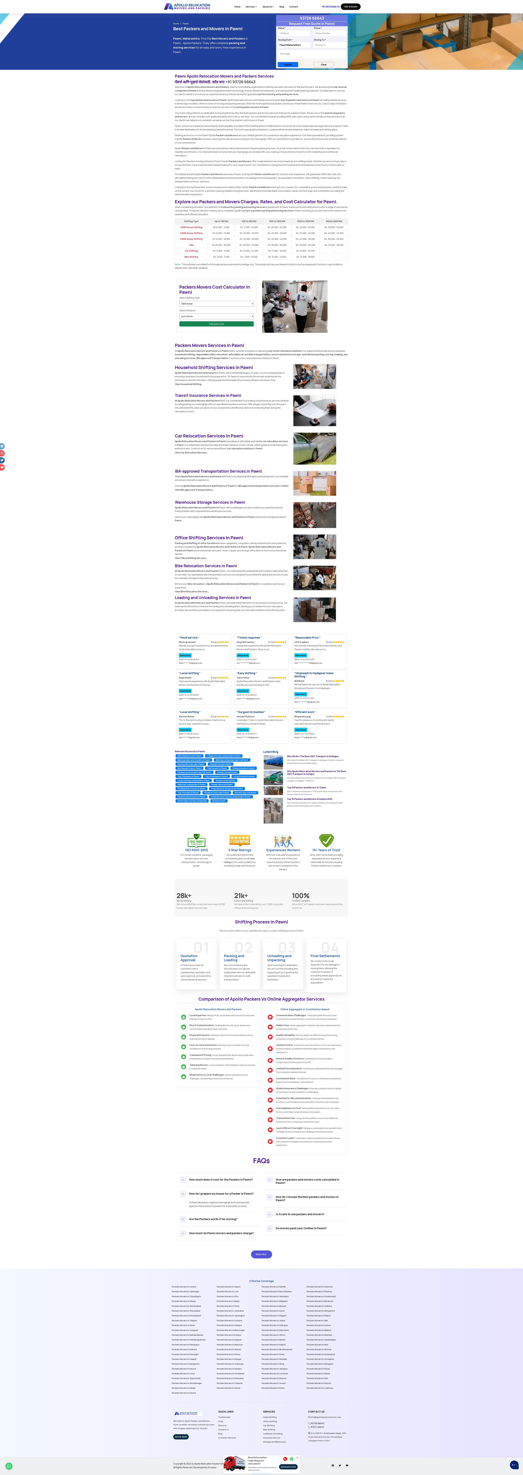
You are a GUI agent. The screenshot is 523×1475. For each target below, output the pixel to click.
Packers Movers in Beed (228, 1301)
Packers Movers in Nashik (274, 1286)
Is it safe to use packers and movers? (300, 1214)
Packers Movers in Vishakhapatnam (189, 1339)
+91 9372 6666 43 (331, 6)
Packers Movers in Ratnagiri (185, 1354)
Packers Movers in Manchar (230, 1344)
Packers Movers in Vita (227, 1296)
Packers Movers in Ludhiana (320, 1388)
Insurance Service (271, 1437)
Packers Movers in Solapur (229, 1368)
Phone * (318, 28)
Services (250, 6)
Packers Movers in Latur (183, 1373)
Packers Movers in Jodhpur (319, 1306)
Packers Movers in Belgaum (275, 1301)
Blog (281, 6)
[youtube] (347, 1465)
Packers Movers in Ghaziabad (186, 1311)
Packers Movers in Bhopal (274, 1306)
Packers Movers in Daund (184, 1393)
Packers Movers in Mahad (229, 1349)
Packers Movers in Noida (318, 1373)
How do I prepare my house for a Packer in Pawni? (221, 1193)
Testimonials (224, 1417)
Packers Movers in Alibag (183, 1301)
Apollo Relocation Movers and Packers (208, 86)
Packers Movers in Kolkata (184, 1349)
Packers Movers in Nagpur (274, 1315)
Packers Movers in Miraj (273, 1364)
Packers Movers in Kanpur (229, 1335)
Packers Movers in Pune (228, 1306)
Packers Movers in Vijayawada (186, 1378)
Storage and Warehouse (274, 1442)
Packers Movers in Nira (317, 1344)
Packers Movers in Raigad (229, 1359)
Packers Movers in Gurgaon (185, 1330)
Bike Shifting (269, 1429)
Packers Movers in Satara (184, 1368)
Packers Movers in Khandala (230, 1378)
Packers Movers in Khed (273, 1354)
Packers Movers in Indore (319, 1325)
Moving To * (320, 40)
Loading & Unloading (272, 1433)
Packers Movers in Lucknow (275, 1373)
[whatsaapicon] (8, 1466)
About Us (267, 6)
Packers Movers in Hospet (184, 1359)
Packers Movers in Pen (317, 1378)
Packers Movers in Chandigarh (186, 1296)
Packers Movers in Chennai (230, 1383)
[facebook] (333, 1465)
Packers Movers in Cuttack (229, 1320)
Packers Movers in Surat (183, 1325)
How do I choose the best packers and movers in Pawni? (307, 1198)
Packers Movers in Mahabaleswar (187, 1335)
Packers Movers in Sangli (183, 1388)
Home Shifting (270, 1417)
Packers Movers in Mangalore (321, 1311)
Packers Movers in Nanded (274, 1359)
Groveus (212, 1467)
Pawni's (233, 86)
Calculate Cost (216, 323)
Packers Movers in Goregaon (320, 1359)
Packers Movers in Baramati (320, 1301)
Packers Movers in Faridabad (230, 1373)
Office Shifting (270, 1421)
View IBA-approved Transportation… (194, 489)
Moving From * (285, 40)
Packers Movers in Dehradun (275, 1330)
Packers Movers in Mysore (274, 1378)
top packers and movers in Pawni (208, 100)
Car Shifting (269, 1425)
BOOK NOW (181, 1436)
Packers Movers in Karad (228, 1388)
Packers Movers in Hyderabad (321, 1354)
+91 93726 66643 (240, 82)
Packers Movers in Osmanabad (186, 1306)
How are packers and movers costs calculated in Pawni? (307, 1181)
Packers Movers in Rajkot (274, 1344)
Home (237, 6)
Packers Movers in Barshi (273, 1339)
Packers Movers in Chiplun (184, 1320)
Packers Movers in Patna (228, 1354)
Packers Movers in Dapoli (229, 1286)
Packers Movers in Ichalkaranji (321, 1296)
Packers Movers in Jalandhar (230, 1311)
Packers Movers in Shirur (273, 1335)
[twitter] (340, 1465)
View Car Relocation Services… (191, 452)
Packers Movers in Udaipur (229, 1325)
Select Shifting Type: (189, 297)
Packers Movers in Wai (317, 1320)
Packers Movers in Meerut (319, 1330)
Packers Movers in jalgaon (229, 1339)
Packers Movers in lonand (184, 1286)
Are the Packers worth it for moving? (213, 1219)
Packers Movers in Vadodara (275, 1296)
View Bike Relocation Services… (192, 591)
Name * (282, 28)
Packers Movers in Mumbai (319, 1335)
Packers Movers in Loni (227, 1291)
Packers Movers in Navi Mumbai (277, 1291)
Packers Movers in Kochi (273, 1311)
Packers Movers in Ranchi (319, 1383)
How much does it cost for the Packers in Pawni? (221, 1179)
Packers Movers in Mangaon (320, 1364)
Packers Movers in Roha (273, 1388)
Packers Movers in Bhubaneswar (277, 1349)
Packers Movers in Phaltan (319, 1291)
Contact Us (223, 1429)
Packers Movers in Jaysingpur (231, 1315)
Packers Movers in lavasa (274, 1383)
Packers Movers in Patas (318, 1368)
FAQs (220, 1421)
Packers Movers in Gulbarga (230, 1364)
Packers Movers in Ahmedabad (186, 1315)
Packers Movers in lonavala (320, 1286)
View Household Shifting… (189, 384)
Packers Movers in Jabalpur (275, 1368)
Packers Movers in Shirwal (319, 1349)
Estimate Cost (288, 1466)
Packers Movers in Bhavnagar (231, 1330)
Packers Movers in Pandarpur (186, 1344)
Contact (293, 6)
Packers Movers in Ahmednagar (187, 1383)
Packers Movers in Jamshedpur (321, 1339)
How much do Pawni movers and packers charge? (221, 1233)
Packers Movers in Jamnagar (185, 1291)
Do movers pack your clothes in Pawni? (301, 1228)
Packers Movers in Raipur (319, 1315)
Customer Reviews (227, 1437)
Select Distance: (187, 310)
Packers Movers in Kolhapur (275, 1325)
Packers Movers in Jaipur (273, 1320)
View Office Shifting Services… (191, 558)
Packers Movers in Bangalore (185, 1364)
